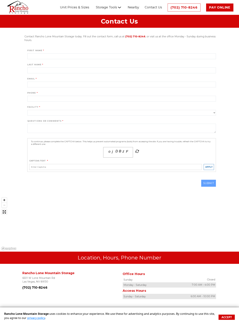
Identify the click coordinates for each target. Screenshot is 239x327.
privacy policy (36, 318)
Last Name (34, 64)
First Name (34, 50)
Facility (32, 107)
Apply (209, 167)
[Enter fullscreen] (4, 211)
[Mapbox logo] (8, 249)
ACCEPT (227, 317)
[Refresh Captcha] (137, 152)
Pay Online (219, 7)
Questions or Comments (44, 121)
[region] (119, 224)
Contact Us (153, 7)
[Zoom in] (4, 200)
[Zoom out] (4, 205)
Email (31, 78)
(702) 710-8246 (184, 7)
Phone (31, 93)
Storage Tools (106, 7)
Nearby (133, 7)
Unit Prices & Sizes (74, 7)
